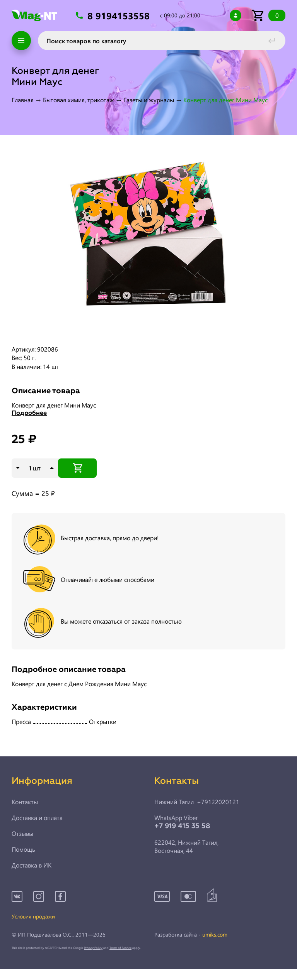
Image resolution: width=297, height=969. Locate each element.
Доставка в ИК (31, 865)
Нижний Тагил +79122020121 (196, 802)
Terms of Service (120, 947)
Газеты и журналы (148, 100)
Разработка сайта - (190, 935)
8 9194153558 (119, 15)
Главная (23, 100)
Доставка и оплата (37, 818)
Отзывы (22, 833)
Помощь (23, 849)
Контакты (25, 802)
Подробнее (29, 413)
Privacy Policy (93, 947)
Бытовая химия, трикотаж (78, 100)
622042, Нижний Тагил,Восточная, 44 (186, 846)
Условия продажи (33, 916)
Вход (235, 15)
